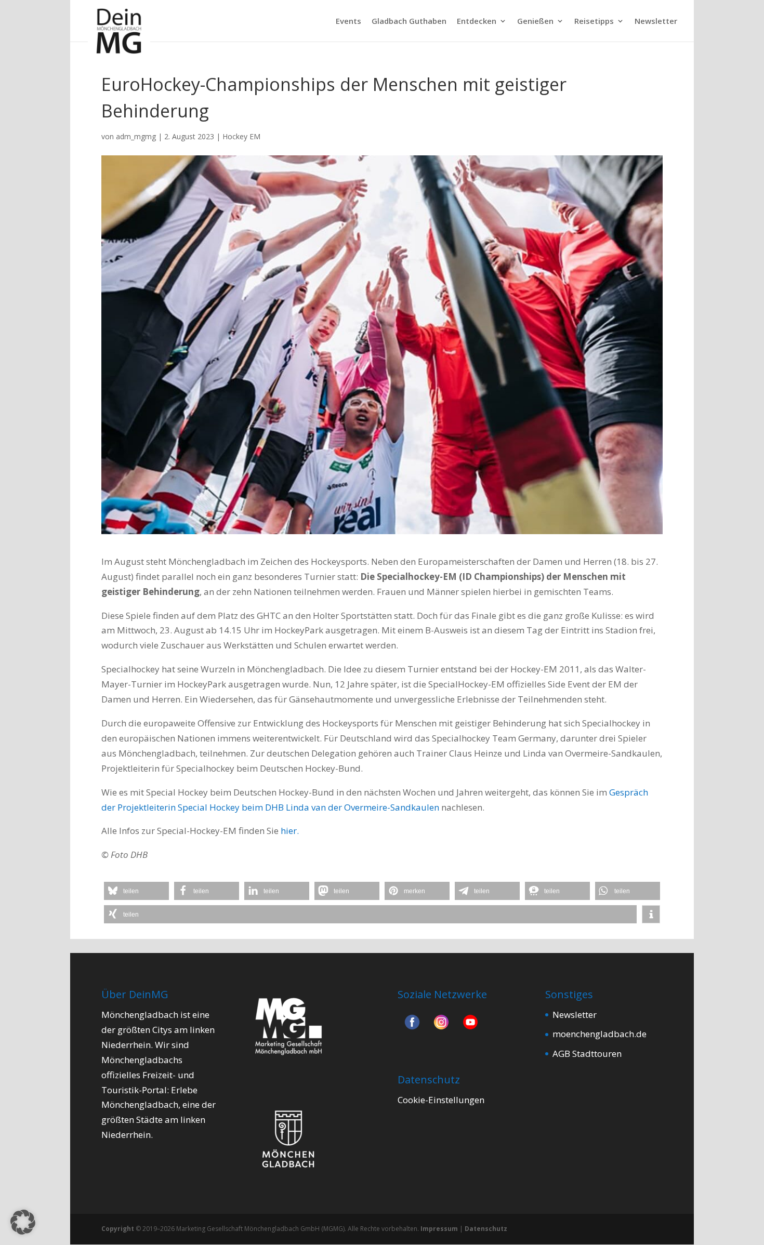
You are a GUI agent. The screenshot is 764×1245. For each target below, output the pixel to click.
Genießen (535, 21)
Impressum (439, 1228)
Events (348, 21)
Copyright (117, 1228)
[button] (136, 891)
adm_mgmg (136, 136)
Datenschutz (486, 1228)
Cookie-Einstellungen (441, 1100)
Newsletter (656, 21)
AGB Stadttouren (587, 1053)
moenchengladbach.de (599, 1034)
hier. (290, 831)
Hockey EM (241, 136)
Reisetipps (594, 21)
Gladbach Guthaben (409, 21)
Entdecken (476, 21)
